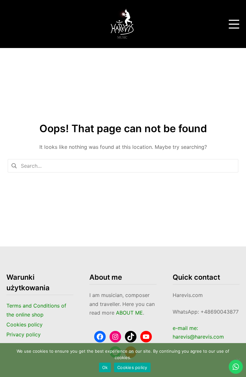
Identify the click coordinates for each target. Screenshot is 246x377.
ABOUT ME (129, 312)
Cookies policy (132, 367)
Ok (105, 367)
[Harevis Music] (123, 24)
